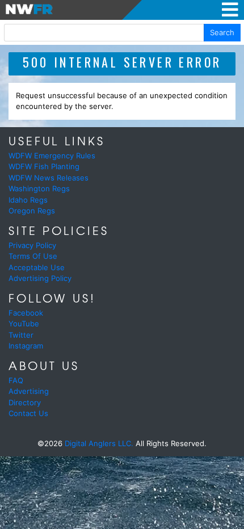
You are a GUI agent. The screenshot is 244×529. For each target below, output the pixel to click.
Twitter (21, 334)
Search (222, 32)
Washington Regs (39, 188)
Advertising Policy (40, 278)
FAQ (16, 380)
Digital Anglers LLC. (99, 443)
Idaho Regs (28, 199)
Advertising (29, 391)
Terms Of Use (33, 256)
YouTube (24, 323)
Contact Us (28, 413)
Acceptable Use (37, 267)
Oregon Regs (32, 210)
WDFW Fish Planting (44, 166)
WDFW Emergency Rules (52, 155)
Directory (25, 402)
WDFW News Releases (49, 177)
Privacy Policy (32, 245)
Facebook (26, 312)
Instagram (26, 345)
